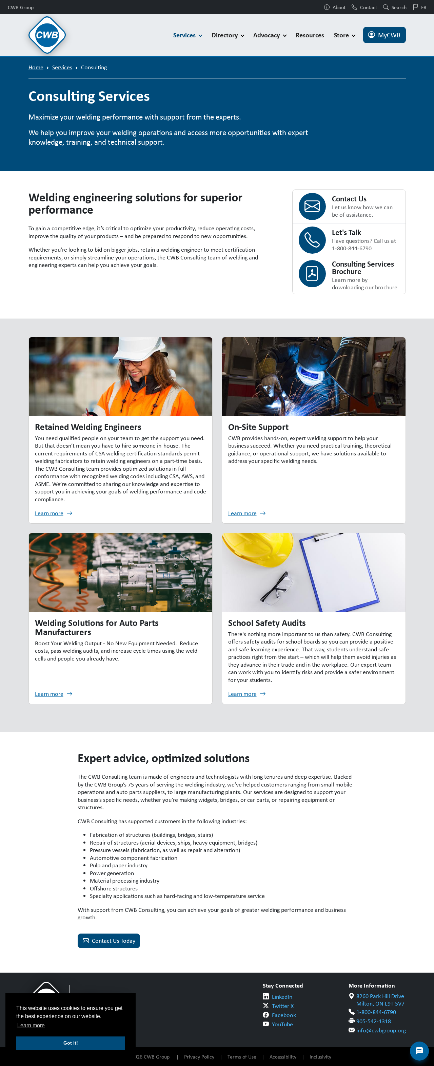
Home (35, 67)
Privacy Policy (199, 1056)
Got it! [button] (70, 1043)
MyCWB (389, 35)
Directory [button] (225, 34)
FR (424, 7)
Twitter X (283, 1006)
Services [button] (185, 34)
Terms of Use (242, 1056)
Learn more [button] (31, 1025)
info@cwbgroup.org (381, 1030)
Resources (310, 34)
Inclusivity (320, 1056)
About (339, 7)
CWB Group (21, 7)
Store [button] (342, 34)
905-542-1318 (373, 1021)
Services (62, 67)
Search (399, 7)
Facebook (284, 1015)
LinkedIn (282, 997)
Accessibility (283, 1056)
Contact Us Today (113, 941)
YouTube (282, 1024)
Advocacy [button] (267, 34)
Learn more (49, 513)
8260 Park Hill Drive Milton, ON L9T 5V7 (380, 1000)
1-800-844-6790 (376, 1012)
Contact (368, 7)
